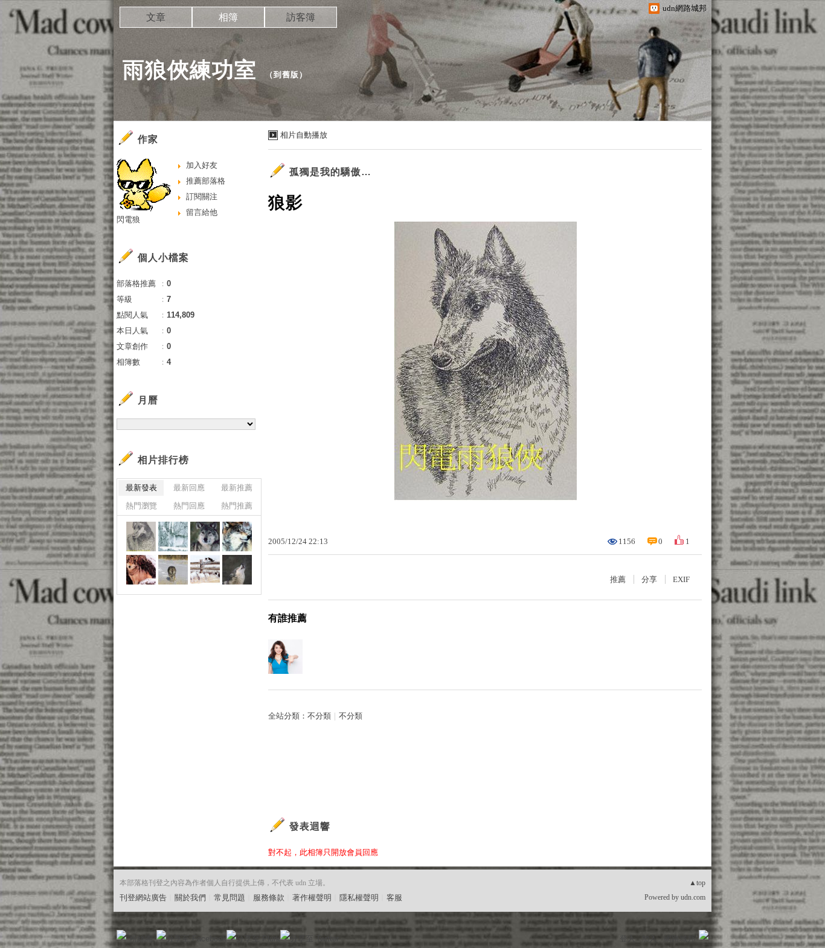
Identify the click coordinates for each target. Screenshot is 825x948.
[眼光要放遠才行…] (205, 536)
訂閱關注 (201, 196)
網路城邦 (679, 938)
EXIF (681, 579)
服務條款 (268, 897)
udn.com (693, 897)
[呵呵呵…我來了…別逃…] (205, 569)
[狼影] (141, 536)
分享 (649, 579)
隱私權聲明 (359, 897)
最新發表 (141, 487)
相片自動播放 (303, 134)
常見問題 (229, 897)
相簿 (228, 17)
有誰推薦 (287, 618)
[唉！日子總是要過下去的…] (237, 536)
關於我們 (190, 897)
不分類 (319, 715)
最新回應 (189, 487)
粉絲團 (141, 938)
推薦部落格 (205, 180)
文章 (155, 17)
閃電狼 (128, 219)
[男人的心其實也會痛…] (237, 569)
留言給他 (201, 212)
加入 (649, 938)
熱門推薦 (236, 505)
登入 (627, 938)
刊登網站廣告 (143, 897)
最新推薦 (236, 487)
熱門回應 (189, 505)
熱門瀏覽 (141, 505)
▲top (697, 883)
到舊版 (286, 74)
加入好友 (201, 165)
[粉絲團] (121, 935)
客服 (394, 897)
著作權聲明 (312, 897)
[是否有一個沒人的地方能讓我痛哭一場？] (173, 536)
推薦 (618, 579)
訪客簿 (300, 17)
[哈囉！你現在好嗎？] (141, 569)
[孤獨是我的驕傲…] (173, 569)
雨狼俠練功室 (190, 69)
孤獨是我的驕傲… (330, 172)
